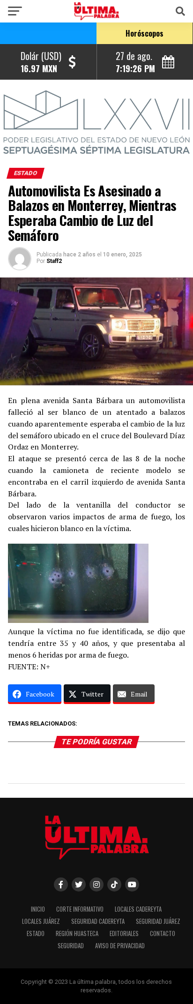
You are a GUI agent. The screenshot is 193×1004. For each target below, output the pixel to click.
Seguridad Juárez (158, 921)
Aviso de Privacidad (120, 945)
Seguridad (71, 945)
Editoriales (124, 933)
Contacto (162, 933)
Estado (36, 933)
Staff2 (54, 261)
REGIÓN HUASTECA (77, 933)
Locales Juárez (41, 921)
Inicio (38, 909)
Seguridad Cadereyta (98, 921)
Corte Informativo (80, 909)
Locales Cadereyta (138, 909)
